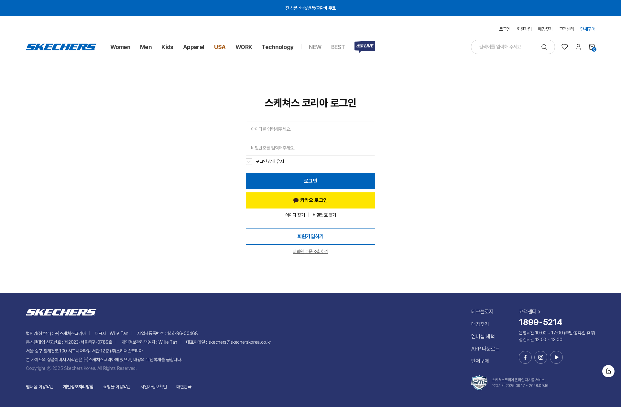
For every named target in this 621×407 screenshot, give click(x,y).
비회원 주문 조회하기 (310, 251)
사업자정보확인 (153, 386)
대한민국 (183, 386)
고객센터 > (529, 311)
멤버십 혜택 (483, 336)
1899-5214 (540, 322)
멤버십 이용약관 (39, 386)
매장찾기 (480, 324)
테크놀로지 (482, 311)
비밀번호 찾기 (324, 215)
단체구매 (480, 361)
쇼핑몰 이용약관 (116, 386)
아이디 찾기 (295, 215)
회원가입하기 (310, 236)
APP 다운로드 (485, 348)
